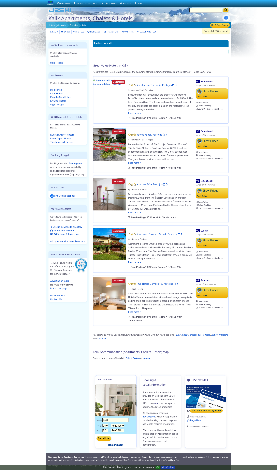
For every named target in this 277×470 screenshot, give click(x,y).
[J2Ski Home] (60, 12)
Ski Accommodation (63, 230)
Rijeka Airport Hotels (60, 138)
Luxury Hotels (148, 32)
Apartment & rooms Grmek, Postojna (157, 234)
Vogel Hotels (57, 104)
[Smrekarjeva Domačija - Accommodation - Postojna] (109, 82)
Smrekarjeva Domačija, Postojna (154, 85)
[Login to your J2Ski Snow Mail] (205, 396)
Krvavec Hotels (58, 101)
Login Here (195, 420)
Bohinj (129, 358)
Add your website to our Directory (67, 241)
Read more (134, 113)
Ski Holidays (204, 334)
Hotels (52, 25)
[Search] (226, 10)
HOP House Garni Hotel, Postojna (155, 283)
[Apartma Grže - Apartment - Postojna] (109, 194)
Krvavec (147, 358)
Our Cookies (168, 467)
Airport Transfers (219, 334)
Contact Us (56, 299)
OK (157, 467)
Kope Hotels (56, 93)
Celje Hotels (56, 62)
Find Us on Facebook (64, 195)
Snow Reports (82, 3)
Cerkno (136, 358)
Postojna (74, 25)
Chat (139, 3)
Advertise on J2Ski (59, 281)
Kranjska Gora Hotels (60, 97)
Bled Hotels (56, 89)
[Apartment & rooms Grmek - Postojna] (109, 243)
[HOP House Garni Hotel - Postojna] (109, 293)
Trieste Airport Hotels (61, 142)
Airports (127, 3)
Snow (66, 32)
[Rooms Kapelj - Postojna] (109, 144)
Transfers (112, 32)
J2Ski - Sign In (220, 25)
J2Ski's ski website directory (67, 227)
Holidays (95, 32)
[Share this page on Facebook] (226, 19)
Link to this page (58, 288)
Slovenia (62, 25)
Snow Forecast (189, 334)
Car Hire (129, 32)
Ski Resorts (64, 3)
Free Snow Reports (206, 410)
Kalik (55, 32)
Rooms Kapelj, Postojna (149, 134)
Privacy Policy (57, 295)
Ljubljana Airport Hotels (62, 134)
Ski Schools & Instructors (66, 234)
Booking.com (75, 163)
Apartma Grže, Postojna (149, 184)
